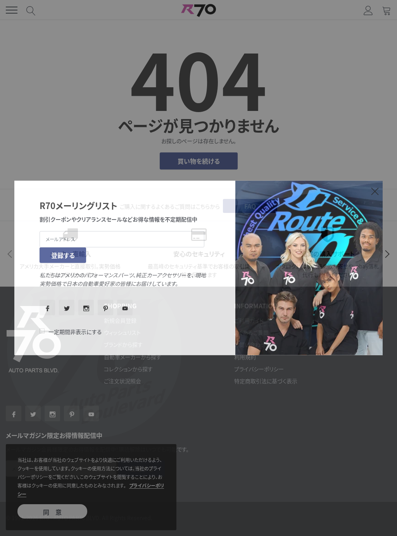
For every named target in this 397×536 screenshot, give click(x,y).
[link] (47, 307)
